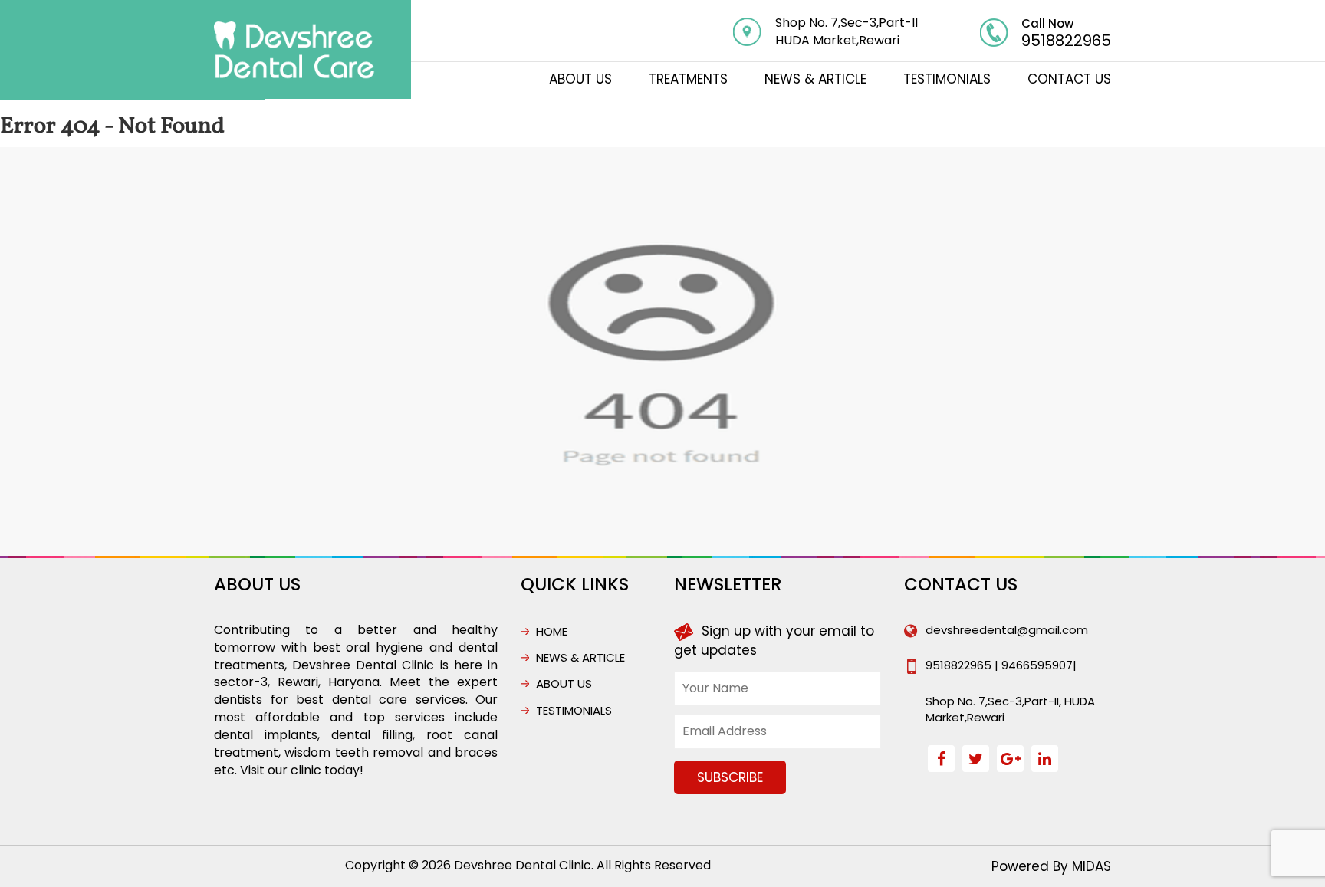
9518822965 (1066, 40)
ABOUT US (580, 79)
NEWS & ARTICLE (815, 79)
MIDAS (1091, 866)
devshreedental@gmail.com (1007, 630)
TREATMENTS (688, 79)
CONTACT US (1069, 79)
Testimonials (947, 79)
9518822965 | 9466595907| (1001, 665)
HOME (551, 631)
